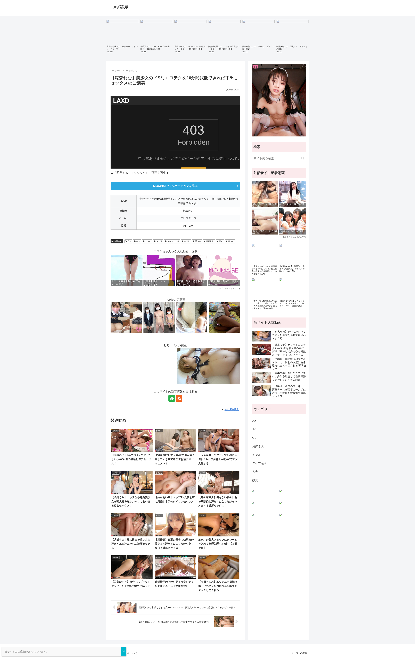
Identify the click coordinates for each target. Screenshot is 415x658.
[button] (303, 158)
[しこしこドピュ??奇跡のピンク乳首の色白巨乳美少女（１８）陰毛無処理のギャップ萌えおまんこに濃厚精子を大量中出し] (126, 317)
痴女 (221, 241)
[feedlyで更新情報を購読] (171, 398)
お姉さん (118, 241)
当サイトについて (128, 653)
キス (138, 241)
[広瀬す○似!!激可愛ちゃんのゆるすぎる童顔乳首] (191, 317)
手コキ (198, 241)
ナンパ (148, 241)
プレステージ (173, 241)
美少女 (231, 241)
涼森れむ (210, 241)
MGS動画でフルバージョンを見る (175, 186)
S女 (129, 241)
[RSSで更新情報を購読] (179, 398)
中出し (187, 241)
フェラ (159, 241)
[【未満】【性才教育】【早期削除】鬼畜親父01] (224, 317)
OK (123, 651)
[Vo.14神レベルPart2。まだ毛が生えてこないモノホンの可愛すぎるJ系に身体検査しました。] (159, 317)
